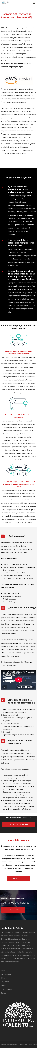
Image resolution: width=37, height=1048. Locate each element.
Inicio (3, 970)
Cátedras (4, 978)
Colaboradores (6, 989)
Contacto (4, 993)
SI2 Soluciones (32, 1044)
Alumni (3, 985)
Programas (5, 982)
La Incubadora (6, 974)
